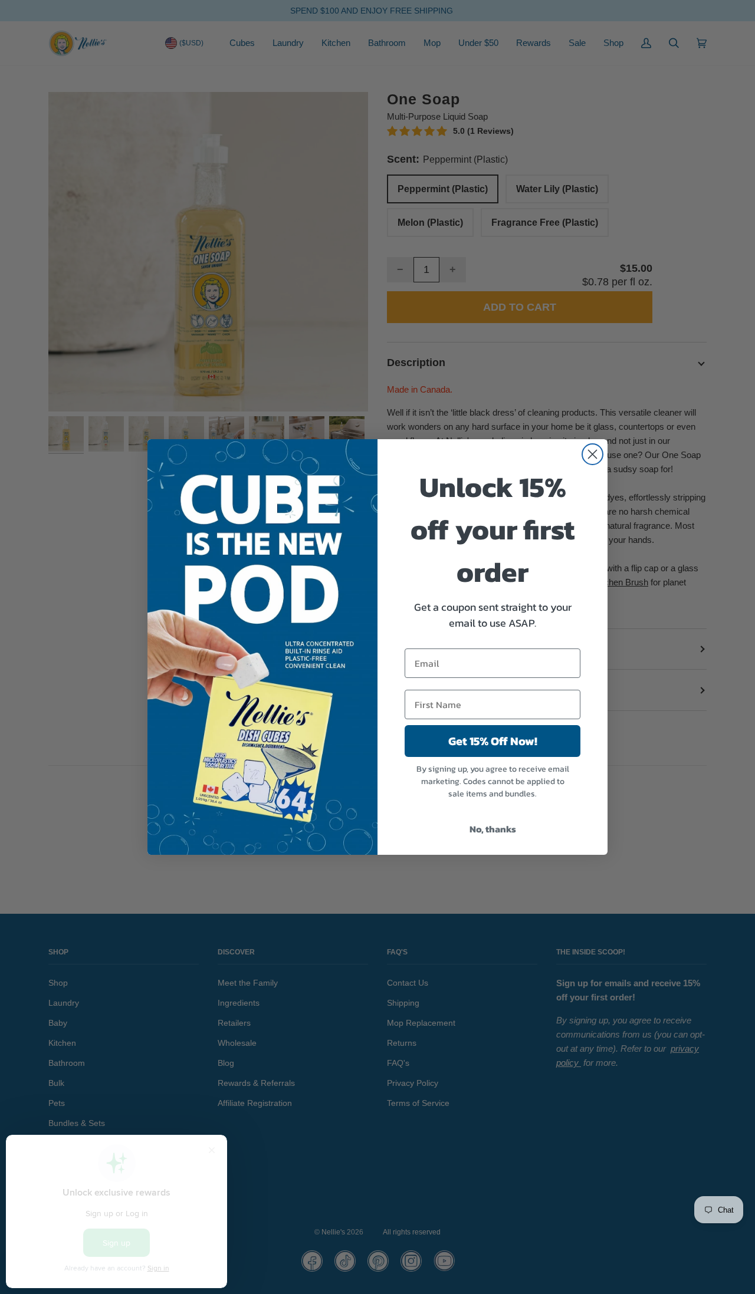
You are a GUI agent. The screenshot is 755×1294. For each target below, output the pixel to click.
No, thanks (493, 829)
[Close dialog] (592, 454)
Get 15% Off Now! (492, 741)
